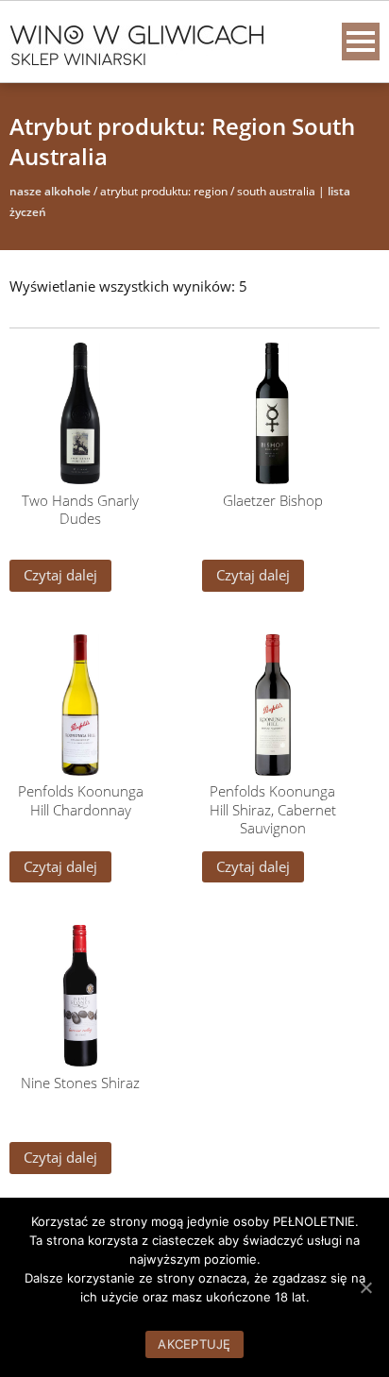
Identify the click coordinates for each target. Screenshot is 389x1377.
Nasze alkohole (50, 191)
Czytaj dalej (60, 574)
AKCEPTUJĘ (194, 1344)
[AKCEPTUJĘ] (365, 1287)
